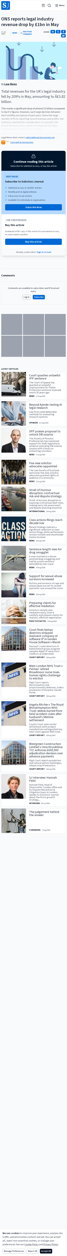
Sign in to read (44, 252)
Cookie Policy (31, 1244)
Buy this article (33, 241)
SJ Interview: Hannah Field (43, 779)
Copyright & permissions (21, 142)
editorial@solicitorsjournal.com (40, 137)
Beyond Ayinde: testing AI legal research (45, 406)
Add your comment (27, 33)
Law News (10, 84)
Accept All (46, 1251)
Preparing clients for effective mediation (42, 604)
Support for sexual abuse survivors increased (45, 577)
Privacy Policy (50, 1244)
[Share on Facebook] (63, 31)
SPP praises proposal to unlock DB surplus (44, 433)
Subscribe (39, 297)
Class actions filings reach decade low (45, 521)
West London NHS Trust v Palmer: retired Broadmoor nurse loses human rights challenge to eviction (46, 672)
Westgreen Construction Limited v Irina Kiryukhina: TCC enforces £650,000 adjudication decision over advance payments (46, 750)
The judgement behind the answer (44, 813)
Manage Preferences (14, 1251)
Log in (26, 297)
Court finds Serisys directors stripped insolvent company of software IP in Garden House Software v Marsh (44, 636)
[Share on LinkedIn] (52, 31)
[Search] (49, 5)
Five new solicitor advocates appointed (43, 465)
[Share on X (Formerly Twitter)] (58, 31)
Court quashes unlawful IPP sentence (44, 377)
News (14, 33)
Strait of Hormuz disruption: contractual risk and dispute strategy (45, 493)
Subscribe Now (33, 207)
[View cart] (43, 5)
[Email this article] (63, 35)
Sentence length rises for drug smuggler (45, 551)
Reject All (32, 1251)
